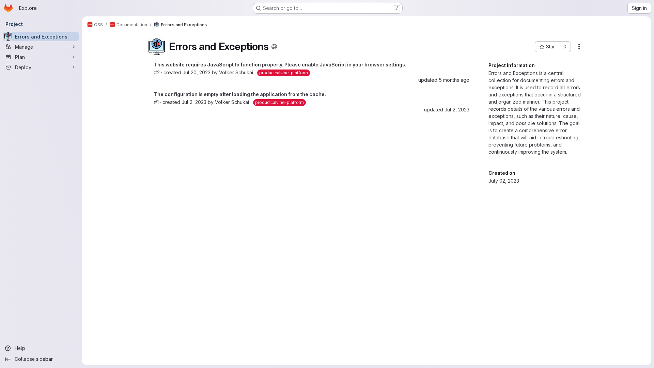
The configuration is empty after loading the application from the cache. (240, 94)
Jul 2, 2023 (194, 102)
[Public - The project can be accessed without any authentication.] (274, 46)
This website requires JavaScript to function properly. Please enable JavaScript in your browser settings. (280, 64)
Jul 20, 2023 (197, 72)
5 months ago (454, 80)
